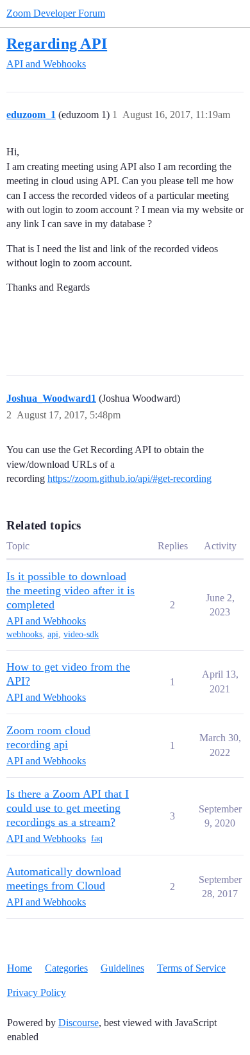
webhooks (24, 634)
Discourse (78, 1022)
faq (97, 838)
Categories (66, 968)
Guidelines (122, 968)
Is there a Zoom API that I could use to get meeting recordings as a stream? (67, 807)
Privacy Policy (36, 992)
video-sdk (81, 634)
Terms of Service (191, 968)
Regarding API (56, 43)
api (52, 634)
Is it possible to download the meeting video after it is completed (70, 590)
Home (19, 968)
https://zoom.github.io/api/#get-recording (129, 478)
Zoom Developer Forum (55, 13)
